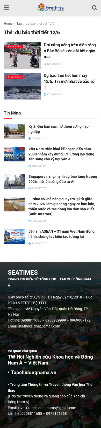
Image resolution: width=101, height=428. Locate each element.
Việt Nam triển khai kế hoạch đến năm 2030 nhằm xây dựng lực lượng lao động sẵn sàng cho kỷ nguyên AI (61, 154)
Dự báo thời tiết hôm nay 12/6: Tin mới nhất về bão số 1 (69, 81)
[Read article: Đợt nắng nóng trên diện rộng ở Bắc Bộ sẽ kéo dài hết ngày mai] (22, 55)
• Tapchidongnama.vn (32, 372)
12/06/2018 (53, 63)
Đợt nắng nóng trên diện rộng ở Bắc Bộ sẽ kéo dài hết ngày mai (70, 50)
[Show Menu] (6, 8)
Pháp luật (14, 46)
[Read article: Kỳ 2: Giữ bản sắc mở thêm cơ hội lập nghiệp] (14, 131)
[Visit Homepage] (50, 8)
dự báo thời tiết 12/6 (40, 23)
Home (8, 23)
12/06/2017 (53, 94)
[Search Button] (94, 8)
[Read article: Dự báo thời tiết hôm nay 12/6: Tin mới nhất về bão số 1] (22, 86)
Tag (19, 23)
